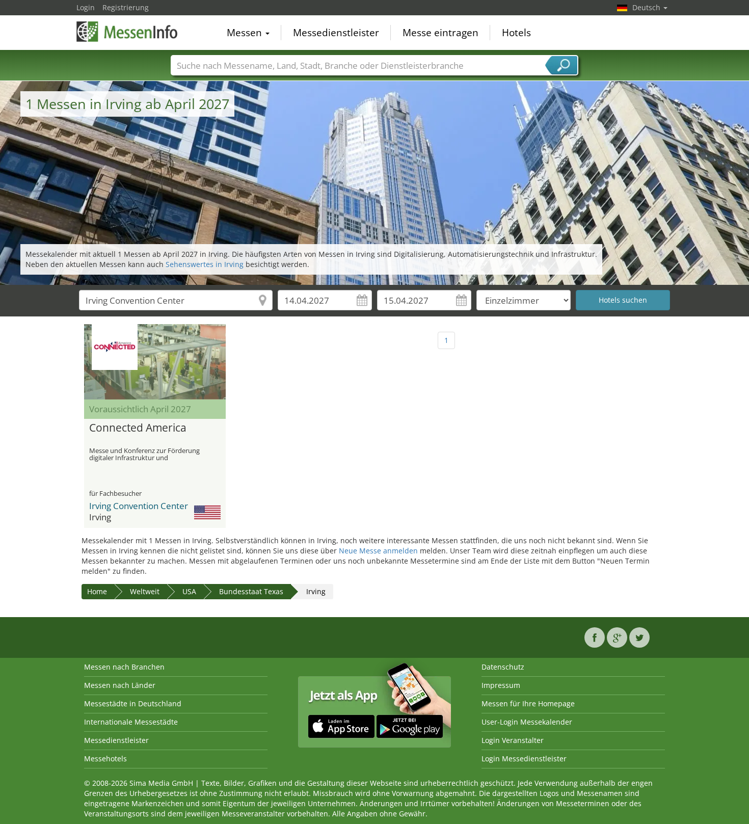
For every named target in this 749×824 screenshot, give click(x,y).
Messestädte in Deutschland (132, 703)
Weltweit (144, 591)
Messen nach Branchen (124, 667)
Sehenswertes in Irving (205, 264)
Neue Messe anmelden (378, 550)
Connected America (137, 428)
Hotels (516, 32)
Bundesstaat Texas (251, 591)
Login (85, 7)
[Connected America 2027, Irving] (155, 362)
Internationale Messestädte (131, 722)
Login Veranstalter (512, 740)
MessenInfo (127, 31)
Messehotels (105, 758)
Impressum (500, 685)
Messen (245, 32)
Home (97, 591)
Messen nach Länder (119, 685)
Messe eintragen (440, 32)
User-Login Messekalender (526, 722)
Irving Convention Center (138, 506)
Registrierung (125, 7)
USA (189, 591)
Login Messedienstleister (524, 758)
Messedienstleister (336, 32)
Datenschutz (502, 667)
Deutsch (647, 7)
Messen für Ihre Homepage (528, 703)
